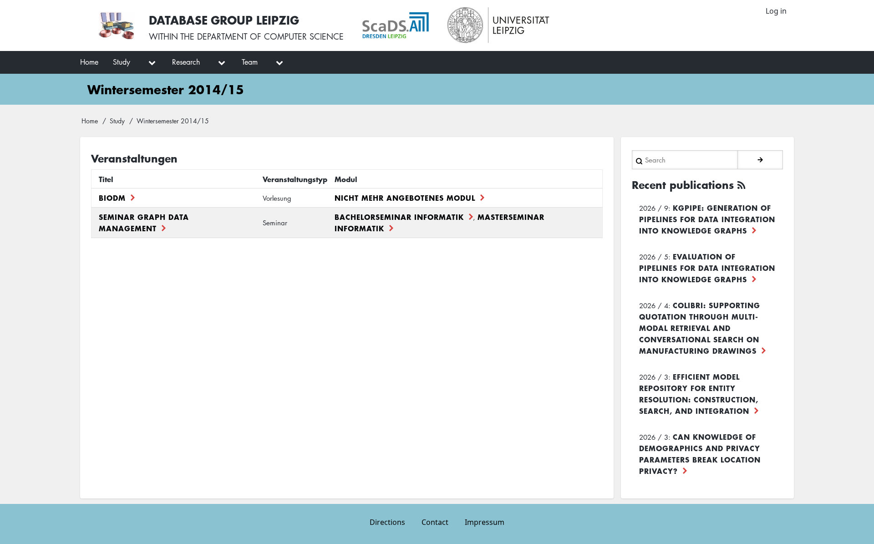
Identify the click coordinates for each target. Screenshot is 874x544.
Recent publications (683, 185)
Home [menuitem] (89, 62)
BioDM (112, 197)
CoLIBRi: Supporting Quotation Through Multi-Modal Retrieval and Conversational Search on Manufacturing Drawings (699, 328)
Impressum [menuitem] (484, 522)
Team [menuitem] (250, 62)
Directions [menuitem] (387, 522)
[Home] (116, 25)
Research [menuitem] (186, 62)
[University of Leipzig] (498, 25)
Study (117, 120)
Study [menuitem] (121, 62)
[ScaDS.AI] (395, 25)
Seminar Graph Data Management (144, 222)
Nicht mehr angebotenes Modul (405, 197)
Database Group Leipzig (224, 19)
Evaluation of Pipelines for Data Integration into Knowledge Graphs (707, 268)
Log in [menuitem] (776, 11)
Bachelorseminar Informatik (399, 216)
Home (89, 120)
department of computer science (270, 36)
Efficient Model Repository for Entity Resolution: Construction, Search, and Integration (698, 393)
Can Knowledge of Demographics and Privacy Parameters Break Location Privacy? (700, 453)
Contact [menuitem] (435, 522)
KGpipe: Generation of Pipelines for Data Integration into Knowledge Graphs (707, 219)
